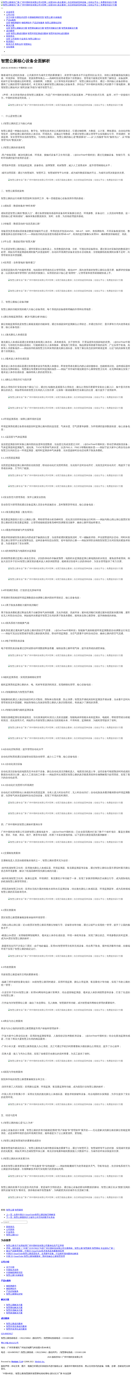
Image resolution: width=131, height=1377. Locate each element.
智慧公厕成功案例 (19, 33)
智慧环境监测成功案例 (38, 33)
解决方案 (10, 25)
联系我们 (10, 41)
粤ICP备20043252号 (10, 1343)
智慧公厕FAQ (34, 39)
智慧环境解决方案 (53, 28)
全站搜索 (10, 47)
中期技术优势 (21, 17)
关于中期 (10, 17)
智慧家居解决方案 (69, 28)
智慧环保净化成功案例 (59, 33)
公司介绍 (10, 15)
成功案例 (10, 31)
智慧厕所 (19, 1210)
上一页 (30, 1215)
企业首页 (10, 12)
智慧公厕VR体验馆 (53, 17)
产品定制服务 (38, 23)
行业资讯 (23, 39)
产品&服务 (11, 20)
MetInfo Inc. (40, 1362)
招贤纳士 (28, 44)
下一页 (30, 1217)
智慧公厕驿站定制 (53, 23)
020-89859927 (7, 1334)
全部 (8, 23)
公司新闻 (15, 39)
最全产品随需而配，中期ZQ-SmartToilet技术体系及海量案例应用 (35, 1251)
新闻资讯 (10, 36)
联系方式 (10, 44)
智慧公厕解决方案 (19, 28)
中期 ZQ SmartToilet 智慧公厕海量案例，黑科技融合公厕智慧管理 (35, 1256)
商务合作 (19, 44)
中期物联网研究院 (36, 17)
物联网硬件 (16, 23)
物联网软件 (26, 23)
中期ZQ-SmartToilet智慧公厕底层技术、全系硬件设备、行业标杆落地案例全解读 (42, 1254)
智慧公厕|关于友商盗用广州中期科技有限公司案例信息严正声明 (35, 1245)
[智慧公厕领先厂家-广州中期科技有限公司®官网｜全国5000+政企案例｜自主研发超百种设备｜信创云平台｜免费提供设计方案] (65, 3)
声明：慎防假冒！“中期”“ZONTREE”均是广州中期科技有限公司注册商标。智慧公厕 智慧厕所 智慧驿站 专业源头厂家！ (60, 1248)
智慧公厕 (10, 1210)
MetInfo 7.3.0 (17, 1362)
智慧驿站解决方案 (36, 28)
